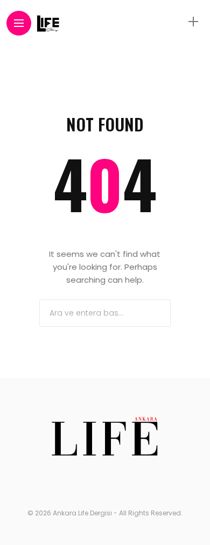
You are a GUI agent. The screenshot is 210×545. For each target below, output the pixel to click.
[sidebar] (193, 21)
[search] (174, 21)
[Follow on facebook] (71, 482)
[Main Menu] (19, 23)
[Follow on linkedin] (138, 482)
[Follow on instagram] (118, 482)
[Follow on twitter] (94, 482)
